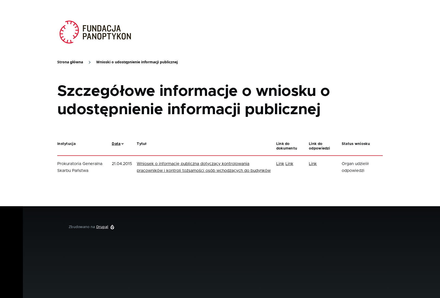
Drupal (102, 226)
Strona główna (70, 61)
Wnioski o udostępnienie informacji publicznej (137, 61)
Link (280, 164)
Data (118, 144)
